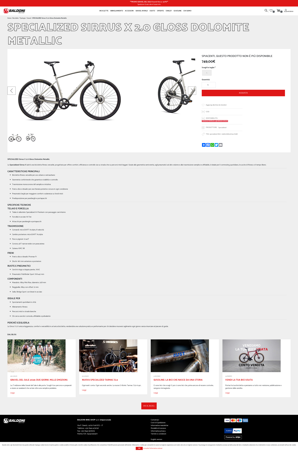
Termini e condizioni (158, 433)
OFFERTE (160, 10)
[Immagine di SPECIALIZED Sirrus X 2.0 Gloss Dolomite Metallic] (15, 138)
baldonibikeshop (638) (230, 134)
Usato (152, 10)
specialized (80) (215, 134)
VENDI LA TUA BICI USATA (239, 380)
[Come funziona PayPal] (233, 430)
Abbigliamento (116, 10)
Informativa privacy (158, 431)
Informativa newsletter (159, 425)
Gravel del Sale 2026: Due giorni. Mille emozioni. (39, 380)
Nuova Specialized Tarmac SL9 (100, 380)
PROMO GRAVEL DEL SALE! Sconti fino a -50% (149, 1)
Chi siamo (187, 10)
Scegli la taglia (208, 67)
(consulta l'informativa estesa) (152, 448)
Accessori (129, 10)
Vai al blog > (149, 405)
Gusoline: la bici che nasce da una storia (178, 380)
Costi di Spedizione (158, 422)
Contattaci (155, 419)
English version (156, 439)
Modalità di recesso (158, 428)
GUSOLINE (177, 10)
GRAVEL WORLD (141, 10)
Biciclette (104, 10)
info (159, 4)
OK (139, 448)
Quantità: (206, 79)
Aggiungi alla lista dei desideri (216, 105)
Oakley (169, 10)
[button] (11, 91)
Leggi (12, 392)
